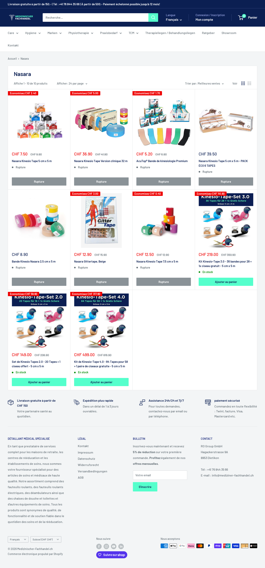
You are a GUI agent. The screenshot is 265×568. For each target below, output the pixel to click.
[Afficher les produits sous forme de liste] (249, 83)
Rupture (39, 181)
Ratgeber (208, 33)
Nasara (25, 58)
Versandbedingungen (92, 471)
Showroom (229, 33)
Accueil (12, 58)
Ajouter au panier (226, 282)
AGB (81, 477)
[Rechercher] (153, 17)
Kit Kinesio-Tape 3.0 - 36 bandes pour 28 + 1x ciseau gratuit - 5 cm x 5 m (225, 264)
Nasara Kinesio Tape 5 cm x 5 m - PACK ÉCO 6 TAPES (223, 163)
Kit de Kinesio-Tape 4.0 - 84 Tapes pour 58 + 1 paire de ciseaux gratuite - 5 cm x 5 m (101, 364)
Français (15, 539)
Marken (52, 33)
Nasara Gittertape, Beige (90, 261)
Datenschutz (86, 458)
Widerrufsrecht (88, 465)
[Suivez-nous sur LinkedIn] (121, 546)
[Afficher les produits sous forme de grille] (243, 83)
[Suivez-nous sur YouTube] (113, 546)
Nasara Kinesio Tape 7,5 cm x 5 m (157, 261)
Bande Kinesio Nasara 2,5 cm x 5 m (33, 261)
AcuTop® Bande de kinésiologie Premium (162, 161)
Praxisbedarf (109, 33)
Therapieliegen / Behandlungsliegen (170, 33)
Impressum (85, 452)
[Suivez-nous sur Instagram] (106, 546)
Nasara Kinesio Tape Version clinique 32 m (100, 161)
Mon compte (204, 19)
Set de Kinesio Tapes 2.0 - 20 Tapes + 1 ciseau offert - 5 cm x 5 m (36, 364)
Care (11, 33)
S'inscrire (145, 487)
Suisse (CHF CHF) (43, 539)
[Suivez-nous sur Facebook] (99, 546)
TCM (131, 33)
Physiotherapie (78, 33)
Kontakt (13, 45)
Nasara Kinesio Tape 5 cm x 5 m (32, 161)
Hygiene (30, 33)
